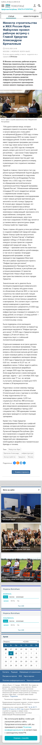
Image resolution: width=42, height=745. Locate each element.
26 (6, 649)
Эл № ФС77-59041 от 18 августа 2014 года (19, 708)
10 (11, 657)
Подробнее (14, 696)
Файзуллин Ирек (14, 449)
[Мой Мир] (24, 463)
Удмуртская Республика (9, 9)
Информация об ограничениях (30, 672)
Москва (30, 457)
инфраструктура (27, 453)
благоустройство (10, 457)
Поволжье (17, 6)
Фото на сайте (8, 490)
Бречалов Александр (11, 453)
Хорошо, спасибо (21, 738)
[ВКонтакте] (14, 463)
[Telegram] (21, 463)
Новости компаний (33, 680)
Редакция (14, 672)
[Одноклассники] (17, 463)
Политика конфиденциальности (14, 680)
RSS (20, 676)
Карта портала (29, 676)
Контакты (6, 672)
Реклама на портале (10, 676)
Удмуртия (21, 457)
